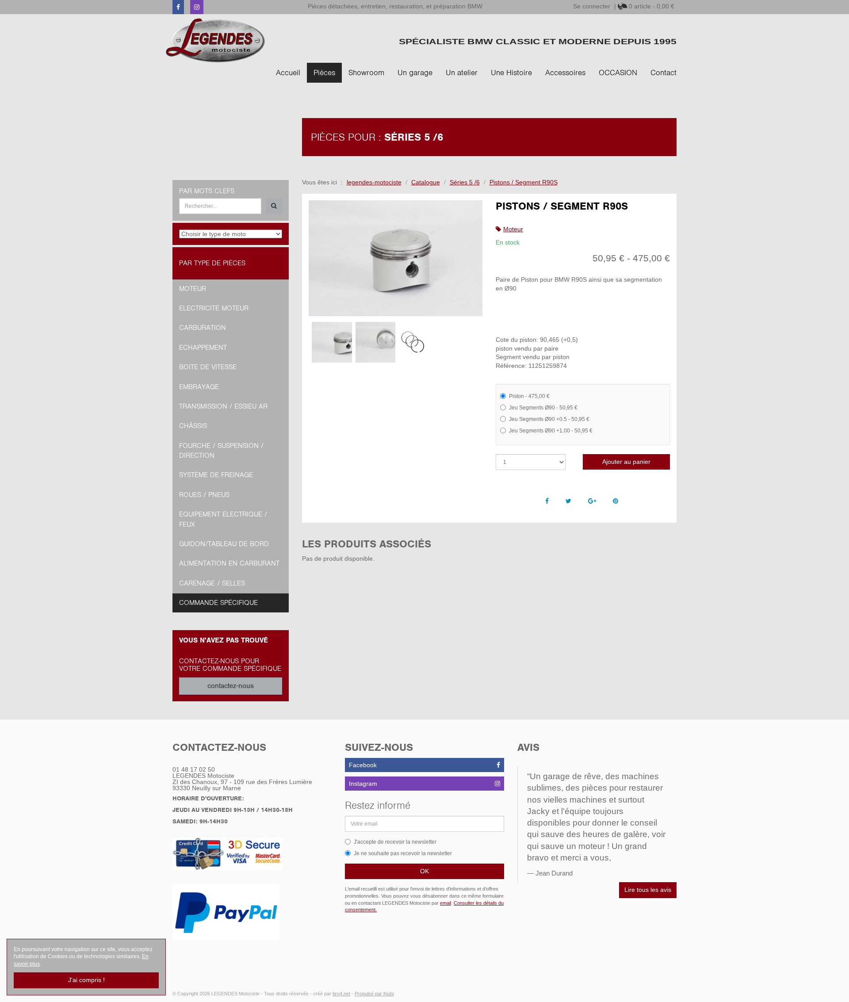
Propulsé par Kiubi (374, 993)
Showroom (366, 72)
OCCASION (618, 72)
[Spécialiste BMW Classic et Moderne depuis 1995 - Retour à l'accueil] (215, 40)
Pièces (324, 72)
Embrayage (199, 386)
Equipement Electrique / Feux (223, 519)
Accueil (288, 72)
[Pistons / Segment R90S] (396, 258)
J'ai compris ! (86, 979)
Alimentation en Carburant (229, 563)
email (445, 903)
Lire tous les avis (647, 889)
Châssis (193, 425)
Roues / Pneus (204, 494)
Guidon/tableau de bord (224, 543)
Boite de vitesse (208, 367)
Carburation (202, 327)
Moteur (513, 229)
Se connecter (591, 6)
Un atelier (462, 72)
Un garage (415, 72)
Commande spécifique (218, 602)
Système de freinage (216, 474)
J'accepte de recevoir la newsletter (395, 842)
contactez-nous (230, 685)
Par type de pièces (212, 263)
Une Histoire (511, 72)
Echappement (203, 347)
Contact (663, 72)
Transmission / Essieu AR (223, 406)
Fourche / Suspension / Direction (221, 450)
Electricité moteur (214, 308)
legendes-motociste (374, 182)
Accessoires (565, 72)
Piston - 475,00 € (529, 396)
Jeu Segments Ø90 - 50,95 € (543, 408)
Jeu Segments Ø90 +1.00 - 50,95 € (551, 431)
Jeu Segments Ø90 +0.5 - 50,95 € (549, 419)
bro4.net (341, 993)
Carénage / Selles (212, 583)
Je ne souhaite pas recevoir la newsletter (403, 853)
